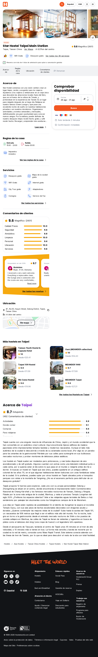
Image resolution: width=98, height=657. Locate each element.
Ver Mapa (28, 49)
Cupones (63, 640)
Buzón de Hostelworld (81, 617)
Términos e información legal (46, 640)
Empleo (79, 590)
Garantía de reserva (63, 588)
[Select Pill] (62, 4)
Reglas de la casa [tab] (18, 70)
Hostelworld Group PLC (83, 578)
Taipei (5, 49)
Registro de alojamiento (81, 605)
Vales (71, 640)
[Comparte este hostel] (92, 37)
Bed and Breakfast (42, 588)
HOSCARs (59, 594)
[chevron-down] (37, 414)
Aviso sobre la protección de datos (18, 640)
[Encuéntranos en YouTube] (6, 582)
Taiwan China (15, 49)
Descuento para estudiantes (61, 606)
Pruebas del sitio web (84, 640)
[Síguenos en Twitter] (11, 576)
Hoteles (38, 582)
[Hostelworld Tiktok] (17, 582)
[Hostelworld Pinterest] (11, 582)
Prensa (79, 584)
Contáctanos (40, 600)
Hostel (6, 42)
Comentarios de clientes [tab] (45, 71)
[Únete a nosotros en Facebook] (6, 576)
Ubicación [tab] (30, 71)
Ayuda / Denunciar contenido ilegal (42, 606)
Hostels (38, 576)
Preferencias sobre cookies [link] (28, 646)
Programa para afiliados (82, 611)
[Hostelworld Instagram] (17, 576)
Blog (57, 582)
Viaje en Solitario (62, 600)
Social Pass (60, 576)
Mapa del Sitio (9, 646)
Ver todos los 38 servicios (57, 56)
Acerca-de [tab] (6, 71)
